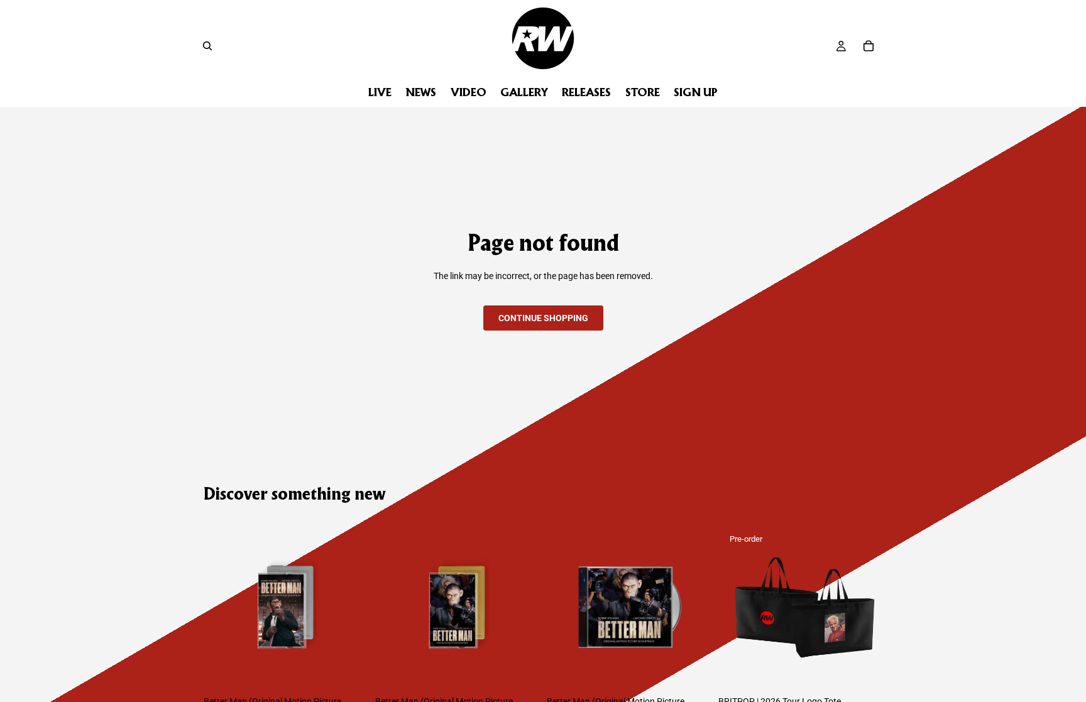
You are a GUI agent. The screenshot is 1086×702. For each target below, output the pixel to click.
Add (358, 670)
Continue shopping (543, 318)
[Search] (207, 46)
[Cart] (868, 46)
